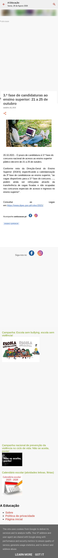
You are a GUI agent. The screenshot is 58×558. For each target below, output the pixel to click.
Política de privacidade (20, 515)
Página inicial (14, 519)
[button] (4, 113)
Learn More (23, 554)
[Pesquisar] (54, 4)
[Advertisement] (29, 51)
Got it (39, 554)
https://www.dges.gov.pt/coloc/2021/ (25, 205)
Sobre (9, 512)
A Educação (13, 2)
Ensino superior (11, 224)
